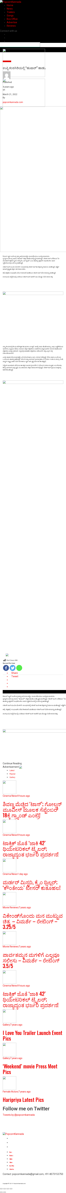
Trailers (11, 12)
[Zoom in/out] (11, 1188)
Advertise (12, 22)
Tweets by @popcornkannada (19, 1114)
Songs (10, 15)
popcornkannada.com (13, 102)
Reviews (11, 25)
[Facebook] (6, 668)
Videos (11, 1162)
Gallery (10, 1159)
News (10, 8)
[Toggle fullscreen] (7, 1188)
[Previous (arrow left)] (1, 1192)
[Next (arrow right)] (4, 1192)
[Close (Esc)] (1, 1188)
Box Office (12, 19)
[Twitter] (13, 668)
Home (10, 5)
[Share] (4, 1188)
